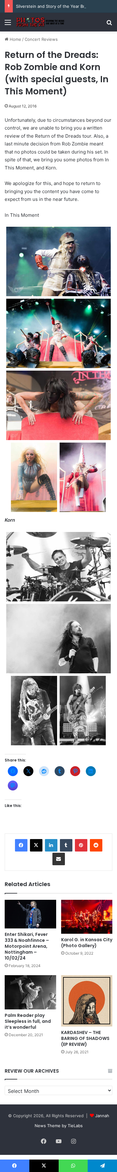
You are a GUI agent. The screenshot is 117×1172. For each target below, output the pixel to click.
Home (14, 39)
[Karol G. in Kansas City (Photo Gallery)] (87, 917)
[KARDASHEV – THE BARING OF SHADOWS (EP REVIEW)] (87, 1001)
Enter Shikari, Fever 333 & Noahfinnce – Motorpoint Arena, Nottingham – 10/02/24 (27, 946)
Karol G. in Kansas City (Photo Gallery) (86, 943)
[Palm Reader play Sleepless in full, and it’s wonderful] (30, 992)
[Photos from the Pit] (41, 22)
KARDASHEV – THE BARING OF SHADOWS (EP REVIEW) (85, 1038)
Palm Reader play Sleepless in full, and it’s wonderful (28, 1021)
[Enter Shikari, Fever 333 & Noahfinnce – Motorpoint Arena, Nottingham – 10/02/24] (30, 914)
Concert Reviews (41, 39)
